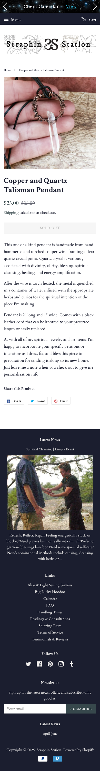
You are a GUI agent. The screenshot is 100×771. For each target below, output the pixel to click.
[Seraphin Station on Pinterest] (50, 665)
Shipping (11, 212)
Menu (15, 19)
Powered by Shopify (78, 750)
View (71, 6)
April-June (50, 733)
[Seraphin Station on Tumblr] (72, 665)
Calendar (50, 599)
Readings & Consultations (50, 619)
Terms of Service (50, 632)
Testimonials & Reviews (50, 639)
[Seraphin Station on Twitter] (28, 665)
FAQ (50, 605)
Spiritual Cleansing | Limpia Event (50, 449)
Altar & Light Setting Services (50, 585)
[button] (5, 6)
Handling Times (50, 612)
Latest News (50, 439)
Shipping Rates (50, 626)
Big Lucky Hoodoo (50, 592)
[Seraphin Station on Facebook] (39, 665)
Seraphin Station (49, 750)
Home (7, 70)
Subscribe (81, 709)
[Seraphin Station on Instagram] (61, 665)
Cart (92, 20)
